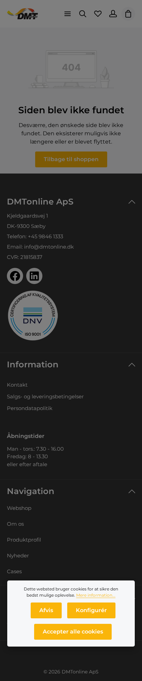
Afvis (46, 610)
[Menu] (67, 14)
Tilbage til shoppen (71, 159)
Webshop (19, 508)
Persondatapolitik (29, 408)
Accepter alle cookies (73, 631)
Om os (15, 524)
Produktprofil (24, 539)
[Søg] (83, 14)
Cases (14, 571)
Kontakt (17, 384)
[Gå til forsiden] (22, 14)
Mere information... (95, 595)
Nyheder (18, 555)
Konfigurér (91, 610)
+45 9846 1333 (45, 236)
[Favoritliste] (98, 14)
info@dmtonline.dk (49, 246)
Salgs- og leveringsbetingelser (45, 396)
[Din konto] (113, 14)
